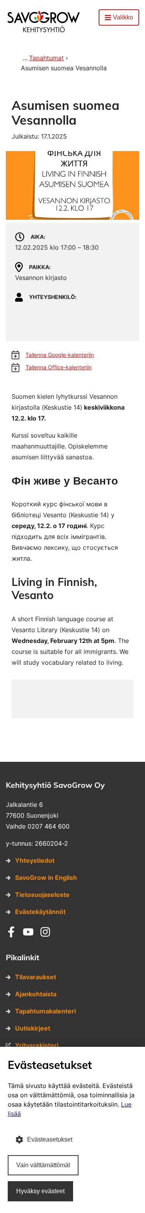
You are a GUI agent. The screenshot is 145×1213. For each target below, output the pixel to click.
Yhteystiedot (35, 860)
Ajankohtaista (35, 994)
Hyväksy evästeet (40, 1191)
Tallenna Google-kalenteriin (60, 354)
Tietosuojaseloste (42, 894)
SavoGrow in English (46, 877)
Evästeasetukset (49, 1139)
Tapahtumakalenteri (45, 1011)
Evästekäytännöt (40, 912)
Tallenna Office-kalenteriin (59, 367)
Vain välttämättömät (43, 1165)
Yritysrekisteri (36, 1045)
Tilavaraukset (35, 977)
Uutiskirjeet (32, 1028)
